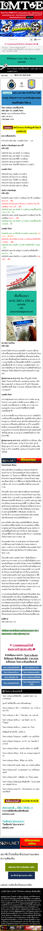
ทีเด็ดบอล (18, 911)
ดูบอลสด (7, 93)
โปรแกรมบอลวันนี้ (26, 903)
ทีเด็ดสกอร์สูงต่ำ (12, 801)
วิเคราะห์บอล (23, 896)
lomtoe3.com (5, 896)
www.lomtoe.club (24, 13)
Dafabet (8, 127)
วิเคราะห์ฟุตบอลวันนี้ (17, 47)
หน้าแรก (5, 47)
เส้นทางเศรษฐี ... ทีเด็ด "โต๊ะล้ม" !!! (17, 808)
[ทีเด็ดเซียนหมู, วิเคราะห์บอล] (22, 461)
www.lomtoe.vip (37, 13)
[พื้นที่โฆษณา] (21, 303)
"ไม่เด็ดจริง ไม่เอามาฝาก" (13, 821)
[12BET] (20, 928)
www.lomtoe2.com (22, 15)
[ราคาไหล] (21, 278)
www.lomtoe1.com (8, 15)
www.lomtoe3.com (15, 17)
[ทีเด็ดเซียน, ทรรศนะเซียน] (21, 329)
